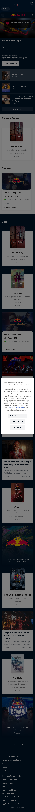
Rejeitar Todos (17, 427)
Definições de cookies (17, 416)
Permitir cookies (17, 421)
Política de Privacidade (16, 408)
